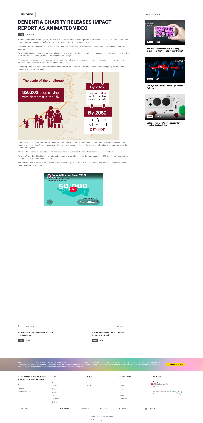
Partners (21, 388)
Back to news (27, 14)
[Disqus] (73, 239)
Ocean (121, 389)
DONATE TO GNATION (175, 364)
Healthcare (55, 399)
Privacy (107, 416)
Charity (54, 386)
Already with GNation (25, 391)
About (20, 385)
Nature (121, 386)
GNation (54, 389)
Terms (94, 416)
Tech (53, 395)
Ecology (54, 402)
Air (120, 392)
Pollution (122, 395)
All (52, 382)
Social (54, 392)
